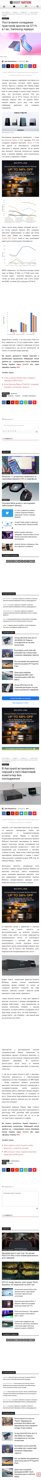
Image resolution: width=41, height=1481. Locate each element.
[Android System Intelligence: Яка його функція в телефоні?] (7, 547)
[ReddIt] (17, 66)
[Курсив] (6, 431)
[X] (8, 66)
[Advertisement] (20, 297)
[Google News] (33, 561)
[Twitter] (10, 561)
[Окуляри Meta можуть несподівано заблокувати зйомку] (20, 492)
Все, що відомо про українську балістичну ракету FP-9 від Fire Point (26, 663)
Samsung (10, 396)
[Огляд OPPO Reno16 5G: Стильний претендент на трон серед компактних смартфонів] (7, 688)
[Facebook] (4, 66)
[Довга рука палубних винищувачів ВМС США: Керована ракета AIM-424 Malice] (7, 675)
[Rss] (7, 561)
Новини (15, 12)
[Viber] (30, 66)
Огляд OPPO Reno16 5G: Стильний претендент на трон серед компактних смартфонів (26, 687)
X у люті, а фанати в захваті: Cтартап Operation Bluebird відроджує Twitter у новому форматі (20, 613)
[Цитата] (13, 431)
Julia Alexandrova (11, 61)
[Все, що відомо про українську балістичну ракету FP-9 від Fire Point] (7, 664)
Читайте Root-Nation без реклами (20, 698)
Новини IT (24, 12)
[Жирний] (4, 431)
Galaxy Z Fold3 (33, 142)
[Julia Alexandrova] (3, 61)
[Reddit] (22, 561)
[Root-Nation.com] (20, 2)
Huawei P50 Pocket (9, 238)
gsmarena (14, 393)
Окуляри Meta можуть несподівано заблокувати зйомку (18, 504)
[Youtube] (30, 561)
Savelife (26, 364)
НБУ (18, 367)
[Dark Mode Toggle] (39, 1474)
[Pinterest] (12, 66)
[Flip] (34, 66)
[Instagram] (25, 561)
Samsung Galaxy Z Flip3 (13, 140)
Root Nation (6, 12)
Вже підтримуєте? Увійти (20, 703)
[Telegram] (21, 66)
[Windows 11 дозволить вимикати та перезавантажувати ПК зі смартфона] (20, 465)
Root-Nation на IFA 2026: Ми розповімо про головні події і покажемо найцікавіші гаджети (26, 652)
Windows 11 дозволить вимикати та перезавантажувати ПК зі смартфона (19, 477)
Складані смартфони (29, 396)
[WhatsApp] (26, 66)
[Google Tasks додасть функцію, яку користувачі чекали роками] (7, 525)
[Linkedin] (19, 561)
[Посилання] (15, 431)
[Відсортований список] (8, 431)
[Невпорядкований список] (10, 431)
